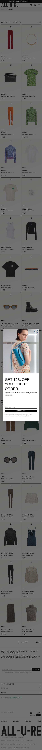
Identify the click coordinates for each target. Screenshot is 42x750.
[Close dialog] (36, 331)
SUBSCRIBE (21, 411)
